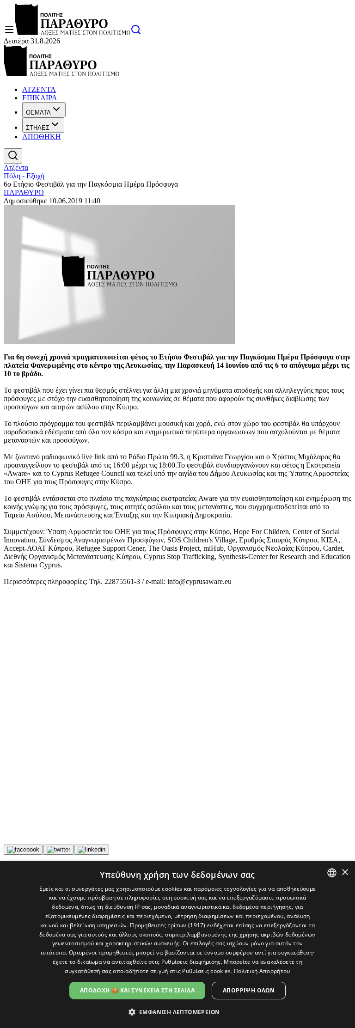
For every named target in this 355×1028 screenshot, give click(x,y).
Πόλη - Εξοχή (24, 176)
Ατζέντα (16, 167)
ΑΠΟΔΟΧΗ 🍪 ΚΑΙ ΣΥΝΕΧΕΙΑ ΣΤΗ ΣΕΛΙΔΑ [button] (137, 990)
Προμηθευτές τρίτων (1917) (168, 925)
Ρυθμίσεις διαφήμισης (191, 962)
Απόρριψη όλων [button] (249, 990)
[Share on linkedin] (91, 850)
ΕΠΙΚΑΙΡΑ (39, 98)
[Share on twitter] (58, 850)
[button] (177, 1011)
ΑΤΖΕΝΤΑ (39, 89)
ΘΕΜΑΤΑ (38, 112)
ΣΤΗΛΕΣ (37, 127)
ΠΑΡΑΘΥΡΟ (24, 192)
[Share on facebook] (23, 850)
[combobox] (332, 872)
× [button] (344, 872)
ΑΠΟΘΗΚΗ (41, 136)
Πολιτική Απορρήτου (262, 971)
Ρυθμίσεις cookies (206, 971)
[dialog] (177, 944)
